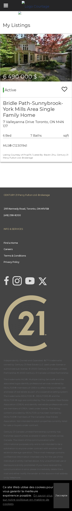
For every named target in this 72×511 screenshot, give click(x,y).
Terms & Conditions (15, 255)
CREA (34, 387)
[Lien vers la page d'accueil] (36, 5)
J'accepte (61, 495)
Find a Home (11, 242)
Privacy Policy (11, 262)
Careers (8, 249)
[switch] (64, 89)
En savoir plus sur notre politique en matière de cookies (27, 500)
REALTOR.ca (33, 412)
